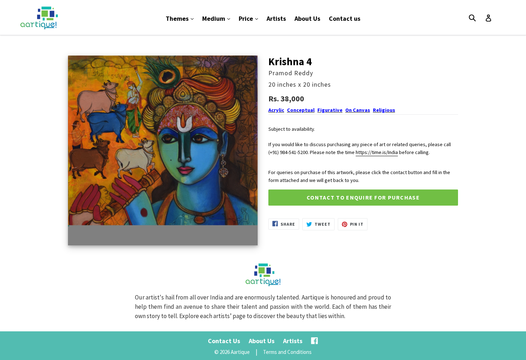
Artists (276, 18)
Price (250, 18)
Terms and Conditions (287, 352)
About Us (307, 18)
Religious (384, 110)
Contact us (344, 18)
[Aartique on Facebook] (314, 341)
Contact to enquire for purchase (363, 197)
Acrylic (276, 110)
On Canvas (357, 110)
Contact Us (224, 341)
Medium (218, 18)
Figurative (329, 110)
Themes (181, 18)
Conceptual (301, 110)
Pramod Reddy (290, 73)
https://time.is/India (377, 152)
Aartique (240, 352)
